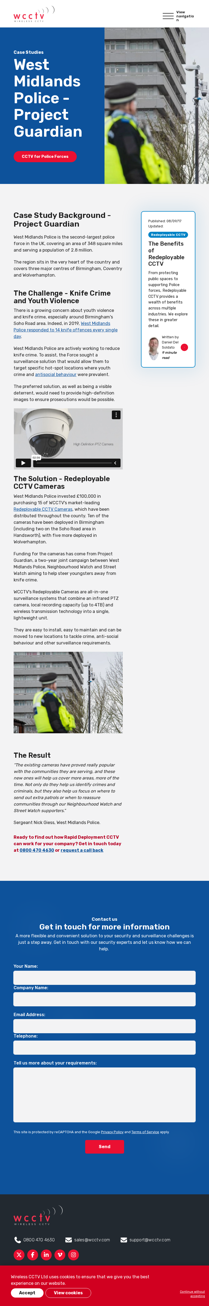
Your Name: (26, 966)
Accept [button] (27, 1292)
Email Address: (29, 1014)
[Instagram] (73, 1254)
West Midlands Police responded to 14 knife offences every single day (66, 330)
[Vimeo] (59, 1254)
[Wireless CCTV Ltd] (34, 13)
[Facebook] (32, 1254)
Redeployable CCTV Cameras (43, 509)
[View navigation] (168, 16)
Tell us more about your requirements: (55, 1063)
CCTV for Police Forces (45, 156)
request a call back (82, 850)
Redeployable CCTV (168, 235)
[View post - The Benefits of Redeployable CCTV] (168, 289)
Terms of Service (145, 1132)
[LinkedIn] (46, 1254)
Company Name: (31, 987)
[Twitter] (19, 1254)
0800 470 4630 (37, 850)
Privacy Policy (112, 1132)
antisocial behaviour (55, 374)
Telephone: (26, 1036)
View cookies (68, 1292)
